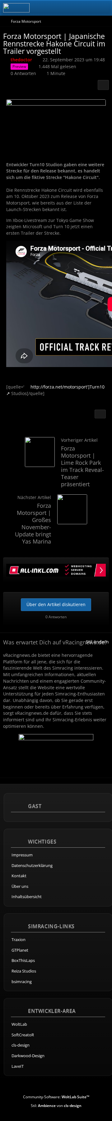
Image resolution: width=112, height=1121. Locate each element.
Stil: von (56, 1105)
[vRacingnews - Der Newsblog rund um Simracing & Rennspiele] (16, 8)
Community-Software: (56, 1097)
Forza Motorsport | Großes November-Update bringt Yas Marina (33, 523)
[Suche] (73, 8)
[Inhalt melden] (100, 414)
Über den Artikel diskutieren (56, 604)
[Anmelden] (88, 8)
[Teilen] (103, 85)
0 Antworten (23, 73)
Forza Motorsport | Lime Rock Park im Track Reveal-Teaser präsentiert (82, 466)
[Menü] (104, 8)
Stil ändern (97, 642)
